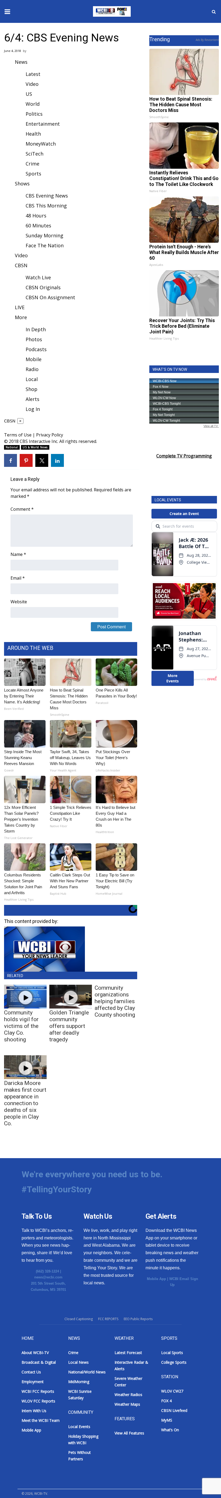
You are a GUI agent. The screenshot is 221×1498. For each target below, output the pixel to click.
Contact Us (31, 1371)
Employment (33, 1381)
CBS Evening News (47, 195)
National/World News (87, 1371)
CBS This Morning (46, 205)
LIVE (20, 307)
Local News (78, 1362)
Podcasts (36, 349)
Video (32, 84)
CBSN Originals (43, 287)
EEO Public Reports (138, 1319)
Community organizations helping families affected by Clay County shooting (115, 1001)
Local (32, 379)
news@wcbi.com (48, 1277)
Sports (33, 173)
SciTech (34, 153)
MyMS (166, 1420)
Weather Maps (127, 1404)
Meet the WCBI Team (41, 1420)
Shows (22, 183)
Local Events (79, 1426)
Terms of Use (18, 435)
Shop (31, 389)
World (33, 104)
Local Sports (172, 1352)
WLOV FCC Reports (38, 1401)
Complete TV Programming (184, 456)
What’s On (170, 1429)
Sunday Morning (44, 235)
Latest (33, 74)
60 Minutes (38, 225)
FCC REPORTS (108, 1319)
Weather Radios (128, 1394)
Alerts (32, 399)
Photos (34, 339)
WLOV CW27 (172, 1391)
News (21, 62)
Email (18, 578)
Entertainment (43, 124)
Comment (22, 509)
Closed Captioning (78, 1319)
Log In (33, 409)
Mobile (34, 359)
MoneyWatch (41, 143)
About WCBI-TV (35, 1352)
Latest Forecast (128, 1352)
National (12, 447)
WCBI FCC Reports (38, 1391)
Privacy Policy (49, 435)
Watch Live (38, 277)
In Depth (36, 329)
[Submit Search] (214, 12)
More (21, 317)
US (29, 94)
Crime (32, 163)
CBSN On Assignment (50, 297)
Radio (32, 369)
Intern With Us (34, 1410)
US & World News (35, 447)
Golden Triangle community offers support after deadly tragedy (69, 1026)
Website (19, 602)
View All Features (129, 1433)
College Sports (174, 1362)
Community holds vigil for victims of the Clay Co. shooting (21, 1026)
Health (33, 134)
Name (18, 554)
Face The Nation (45, 245)
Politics (34, 114)
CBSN (21, 265)
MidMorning (78, 1381)
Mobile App (156, 1279)
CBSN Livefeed (174, 1410)
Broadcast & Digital (39, 1362)
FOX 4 (166, 1400)
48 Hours (36, 215)
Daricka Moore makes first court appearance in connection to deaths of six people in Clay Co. (25, 1103)
